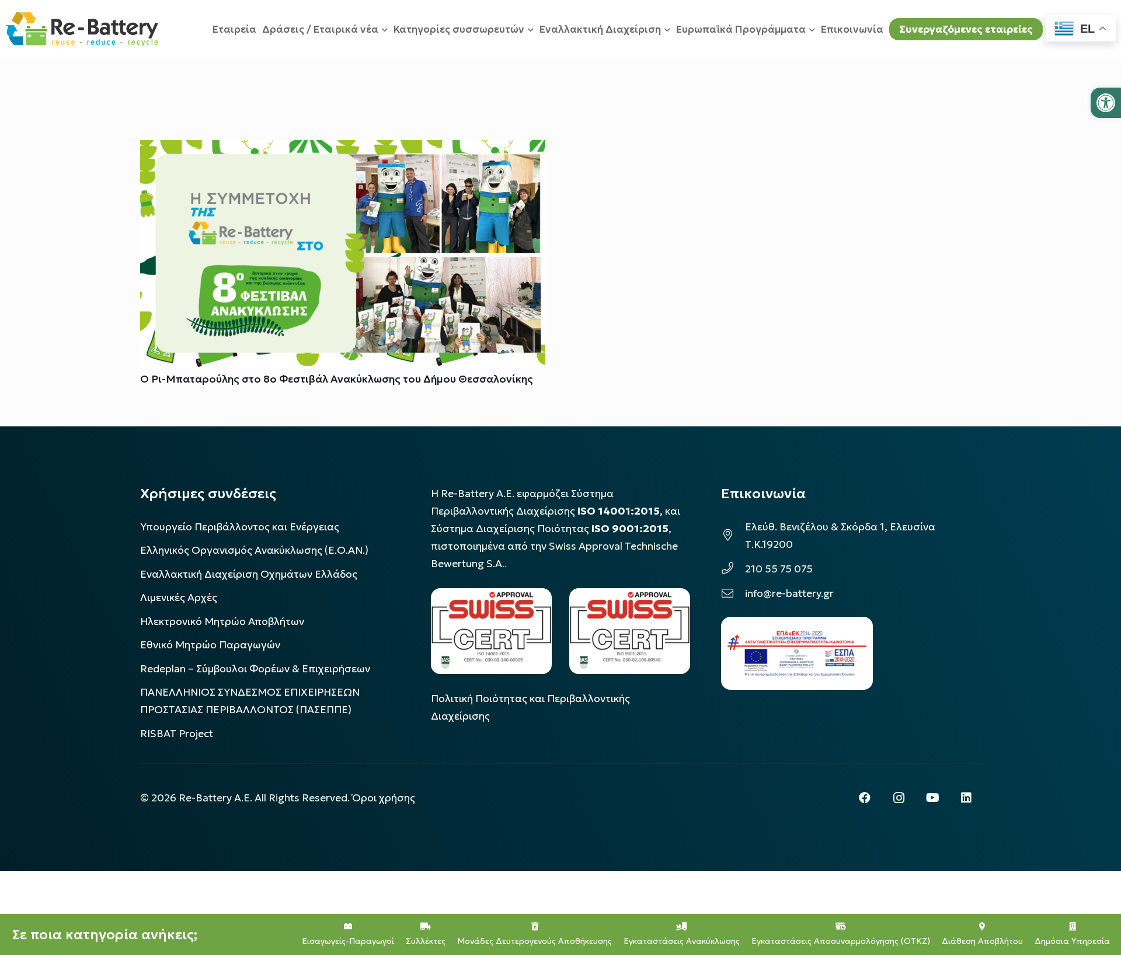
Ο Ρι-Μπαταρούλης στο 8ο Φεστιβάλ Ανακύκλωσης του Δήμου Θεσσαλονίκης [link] (336, 379)
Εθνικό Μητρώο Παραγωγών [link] (210, 644)
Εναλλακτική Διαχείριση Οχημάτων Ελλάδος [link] (248, 574)
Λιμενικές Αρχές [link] (178, 597)
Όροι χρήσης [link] (383, 797)
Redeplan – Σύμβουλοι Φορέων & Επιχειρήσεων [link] (255, 668)
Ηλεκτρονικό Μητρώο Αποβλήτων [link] (222, 621)
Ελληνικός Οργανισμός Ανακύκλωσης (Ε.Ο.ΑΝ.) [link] (254, 550)
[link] (1106, 103)
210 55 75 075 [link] (779, 568)
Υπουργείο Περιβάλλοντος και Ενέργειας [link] (239, 526)
